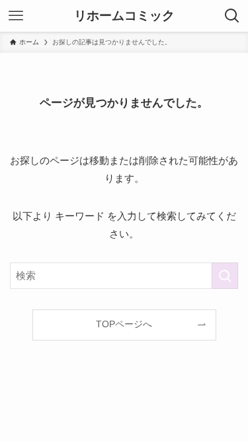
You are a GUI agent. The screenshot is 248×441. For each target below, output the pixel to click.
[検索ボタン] (232, 16)
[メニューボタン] (16, 16)
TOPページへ (124, 324)
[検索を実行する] (225, 275)
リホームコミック (124, 16)
